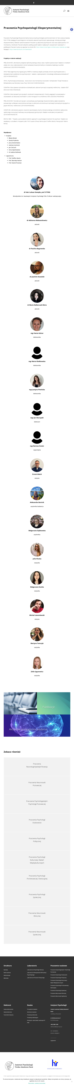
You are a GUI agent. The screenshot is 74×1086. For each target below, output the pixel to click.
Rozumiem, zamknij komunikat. (37, 1083)
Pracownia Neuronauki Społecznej (59, 996)
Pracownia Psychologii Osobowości (59, 974)
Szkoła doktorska (8, 1012)
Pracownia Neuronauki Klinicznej (58, 993)
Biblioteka (6, 978)
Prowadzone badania (32, 1009)
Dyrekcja (6, 969)
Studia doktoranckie (8, 1009)
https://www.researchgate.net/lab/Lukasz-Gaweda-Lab (51, 47)
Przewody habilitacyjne (32, 1017)
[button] (71, 29)
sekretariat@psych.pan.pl (56, 1026)
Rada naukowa (7, 972)
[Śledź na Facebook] (33, 2)
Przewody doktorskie (32, 1015)
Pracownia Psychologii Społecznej (58, 990)
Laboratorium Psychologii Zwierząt (35, 969)
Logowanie (53, 1040)
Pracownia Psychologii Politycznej (58, 977)
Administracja (7, 975)
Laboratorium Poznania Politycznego (36, 977)
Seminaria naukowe (31, 1012)
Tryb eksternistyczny (8, 1015)
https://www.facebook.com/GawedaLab (21, 49)
